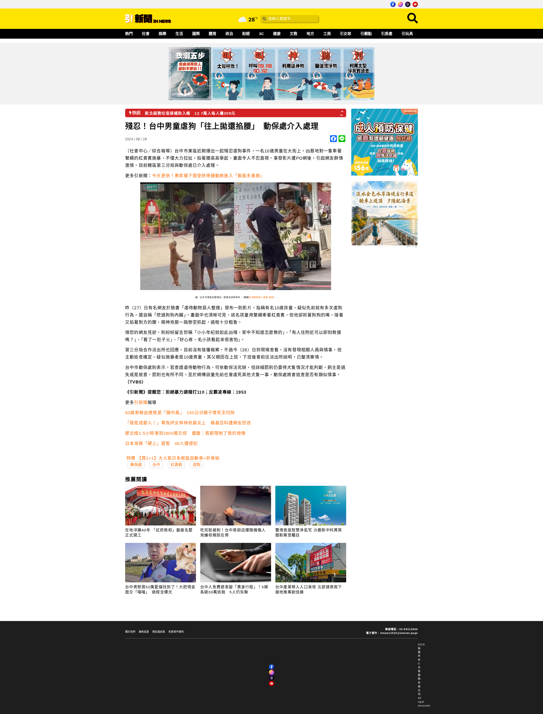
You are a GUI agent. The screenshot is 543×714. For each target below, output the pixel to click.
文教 (293, 34)
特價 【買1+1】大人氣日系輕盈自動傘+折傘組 (173, 458)
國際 (196, 34)
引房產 (386, 34)
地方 (310, 34)
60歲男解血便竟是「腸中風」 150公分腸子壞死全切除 (180, 412)
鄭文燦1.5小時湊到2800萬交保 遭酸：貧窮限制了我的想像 (185, 433)
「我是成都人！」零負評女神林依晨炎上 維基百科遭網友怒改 (188, 423)
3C (261, 34)
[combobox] (289, 18)
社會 (146, 34)
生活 (179, 34)
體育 (212, 34)
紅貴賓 (176, 465)
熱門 (129, 34)
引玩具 (407, 34)
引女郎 (345, 34)
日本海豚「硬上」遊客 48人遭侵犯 (161, 443)
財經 (246, 34)
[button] (342, 110)
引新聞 (141, 402)
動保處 (136, 465)
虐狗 (196, 465)
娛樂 (162, 34)
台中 (156, 465)
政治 (229, 34)
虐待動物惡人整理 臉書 (261, 297)
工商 (327, 34)
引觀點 (366, 34)
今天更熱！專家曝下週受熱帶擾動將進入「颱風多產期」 (208, 175)
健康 (277, 34)
